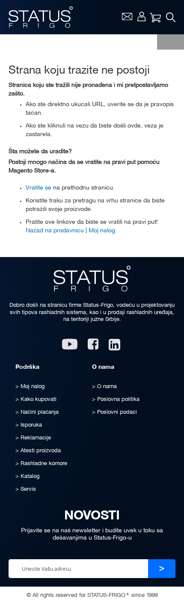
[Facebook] (93, 347)
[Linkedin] (115, 347)
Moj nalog (141, 16)
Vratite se (38, 188)
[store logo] (41, 17)
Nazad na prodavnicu (55, 231)
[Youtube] (69, 347)
